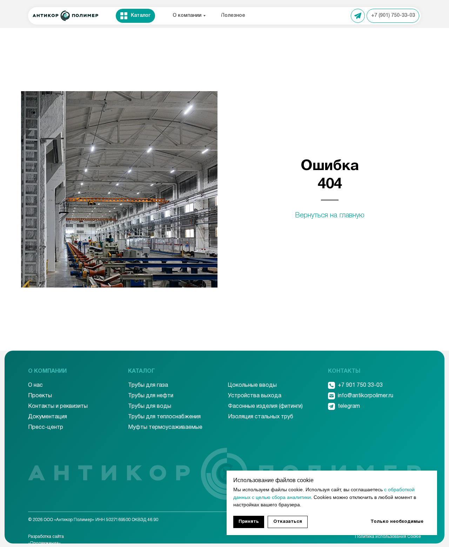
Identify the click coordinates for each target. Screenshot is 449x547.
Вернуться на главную (329, 215)
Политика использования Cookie (388, 537)
